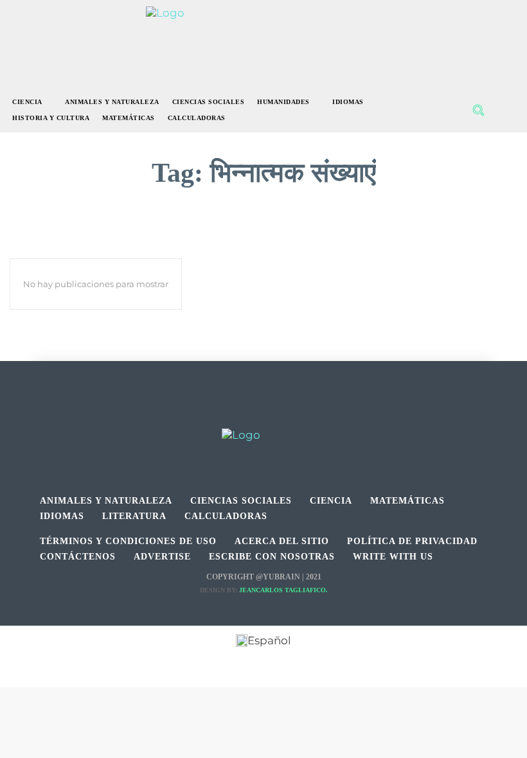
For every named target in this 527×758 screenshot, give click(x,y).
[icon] (506, 110)
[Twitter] (292, 414)
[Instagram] (264, 414)
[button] (478, 109)
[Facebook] (235, 414)
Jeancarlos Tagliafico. (283, 590)
